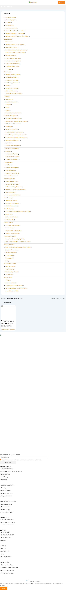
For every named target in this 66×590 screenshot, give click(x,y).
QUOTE (61, 2)
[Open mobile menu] (1, 2)
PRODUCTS (5, 467)
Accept (4, 588)
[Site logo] (33, 2)
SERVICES (4, 518)
